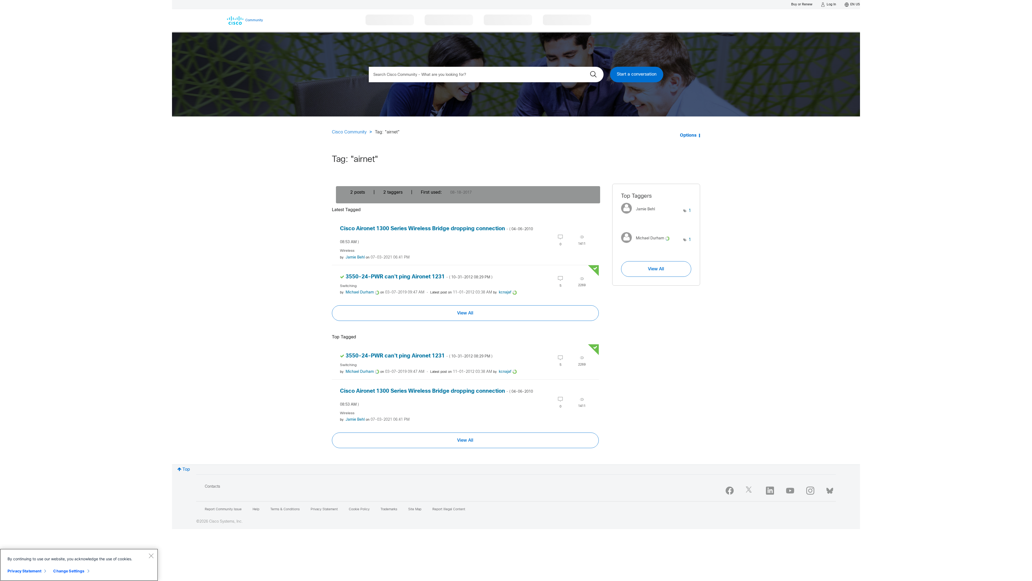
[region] (79, 565)
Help (256, 509)
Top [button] (186, 469)
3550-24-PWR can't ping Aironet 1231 (419, 276)
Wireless (347, 251)
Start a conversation (637, 74)
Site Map (414, 509)
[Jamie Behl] (640, 215)
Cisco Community (349, 132)
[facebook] (730, 491)
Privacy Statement (24, 571)
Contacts (212, 486)
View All (465, 313)
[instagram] (810, 491)
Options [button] (688, 135)
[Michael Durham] (647, 244)
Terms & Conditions (285, 509)
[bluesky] (830, 489)
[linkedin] (770, 491)
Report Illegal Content (448, 509)
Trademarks (389, 509)
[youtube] (790, 491)
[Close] (151, 555)
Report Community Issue (223, 509)
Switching (348, 286)
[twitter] (750, 491)
